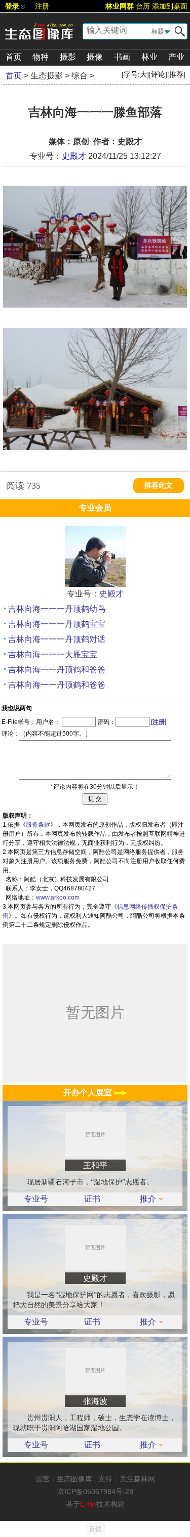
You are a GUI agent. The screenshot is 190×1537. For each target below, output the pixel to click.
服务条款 (38, 824)
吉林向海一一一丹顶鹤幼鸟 (56, 609)
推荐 (176, 74)
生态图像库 (74, 1479)
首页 (14, 57)
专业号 (36, 1199)
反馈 (95, 1528)
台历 (143, 6)
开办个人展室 (88, 1092)
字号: (135, 74)
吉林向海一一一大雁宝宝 (52, 654)
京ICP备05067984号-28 (95, 1491)
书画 (122, 57)
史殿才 (74, 156)
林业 (149, 57)
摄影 (68, 57)
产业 (176, 57)
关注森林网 (137, 1479)
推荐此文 (158, 485)
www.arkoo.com (58, 897)
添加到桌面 (169, 6)
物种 (40, 57)
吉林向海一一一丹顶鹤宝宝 (56, 624)
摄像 (95, 57)
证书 (92, 1199)
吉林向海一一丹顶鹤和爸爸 (56, 669)
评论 (158, 74)
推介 (148, 1199)
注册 (42, 6)
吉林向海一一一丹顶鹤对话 (56, 639)
